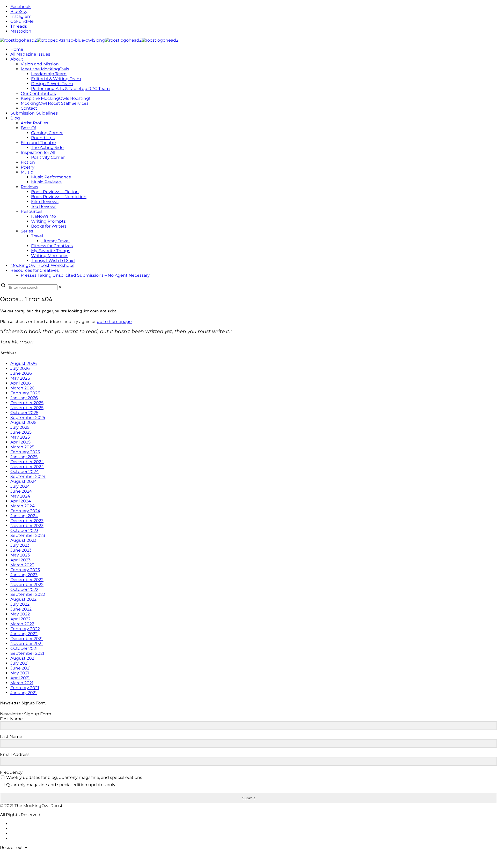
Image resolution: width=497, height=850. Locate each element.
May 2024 (20, 496)
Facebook (20, 6)
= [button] (28, 847)
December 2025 (26, 402)
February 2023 (25, 569)
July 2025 (20, 427)
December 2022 (26, 579)
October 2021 (24, 648)
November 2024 (27, 466)
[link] (60, 287)
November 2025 (26, 407)
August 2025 (23, 422)
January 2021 (23, 692)
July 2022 (20, 604)
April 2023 (20, 560)
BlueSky (18, 11)
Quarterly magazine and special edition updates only (60, 784)
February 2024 (25, 510)
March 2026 (22, 388)
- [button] (24, 847)
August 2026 (23, 363)
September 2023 (27, 535)
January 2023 (24, 574)
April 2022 (20, 618)
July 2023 (20, 545)
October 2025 (24, 412)
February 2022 (25, 628)
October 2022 (24, 589)
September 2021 (27, 653)
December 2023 (26, 520)
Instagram (21, 16)
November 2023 (26, 525)
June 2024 (21, 491)
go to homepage (114, 321)
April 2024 (20, 501)
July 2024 (20, 486)
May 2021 (19, 673)
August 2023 (23, 540)
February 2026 (25, 392)
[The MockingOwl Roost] (89, 40)
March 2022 (22, 623)
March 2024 (22, 505)
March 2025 (22, 447)
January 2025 (24, 456)
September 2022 (27, 594)
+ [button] (26, 847)
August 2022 (23, 599)
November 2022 (26, 584)
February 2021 (24, 687)
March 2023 (22, 564)
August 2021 (23, 658)
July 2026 (20, 368)
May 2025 (20, 437)
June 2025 (21, 432)
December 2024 (27, 461)
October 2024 (24, 471)
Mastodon (20, 31)
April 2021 (20, 677)
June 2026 (21, 373)
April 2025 (20, 442)
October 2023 (24, 530)
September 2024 (28, 476)
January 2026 (24, 397)
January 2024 (24, 515)
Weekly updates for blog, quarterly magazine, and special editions (73, 777)
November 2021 (26, 643)
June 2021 (20, 668)
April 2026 (20, 383)
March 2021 (21, 682)
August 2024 (23, 481)
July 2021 (19, 663)
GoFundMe (22, 21)
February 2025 (25, 451)
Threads (18, 26)
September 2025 (27, 417)
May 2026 (20, 378)
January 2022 (24, 633)
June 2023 (21, 550)
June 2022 (21, 609)
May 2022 (20, 614)
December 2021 (26, 638)
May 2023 (20, 555)
